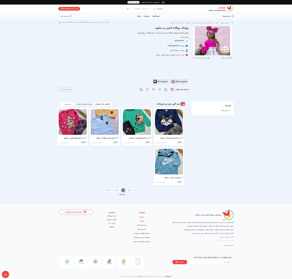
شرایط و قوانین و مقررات (142, 233)
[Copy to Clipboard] (59, 23)
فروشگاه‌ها (155, 16)
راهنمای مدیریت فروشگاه (141, 237)
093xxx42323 (179, 41)
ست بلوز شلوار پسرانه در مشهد (170, 138)
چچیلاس (221, 7)
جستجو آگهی (141, 229)
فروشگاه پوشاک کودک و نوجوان (202, 23)
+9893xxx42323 (173, 46)
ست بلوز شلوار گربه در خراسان (139, 138)
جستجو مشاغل (141, 225)
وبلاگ (139, 16)
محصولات (146, 16)
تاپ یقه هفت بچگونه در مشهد (106, 138)
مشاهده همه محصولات (102, 104)
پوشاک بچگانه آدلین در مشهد (180, 23)
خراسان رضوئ (225, 23)
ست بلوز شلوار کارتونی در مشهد (74, 138)
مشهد (217, 23)
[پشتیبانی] (5, 274)
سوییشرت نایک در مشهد (172, 178)
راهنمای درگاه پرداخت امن (141, 241)
